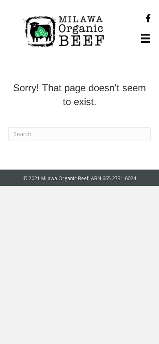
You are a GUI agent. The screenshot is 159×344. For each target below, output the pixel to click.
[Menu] (145, 38)
